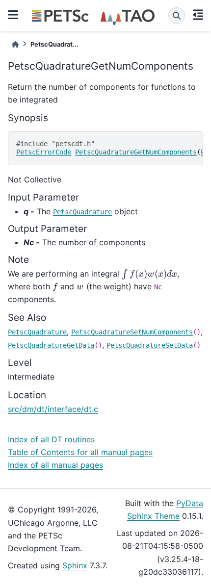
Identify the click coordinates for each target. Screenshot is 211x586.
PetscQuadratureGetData (51, 345)
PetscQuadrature (82, 212)
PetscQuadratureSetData (149, 345)
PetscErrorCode (43, 152)
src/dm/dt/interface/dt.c (53, 409)
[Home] (15, 44)
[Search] (176, 15)
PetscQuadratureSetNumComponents (132, 332)
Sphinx (74, 565)
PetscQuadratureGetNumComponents (136, 152)
